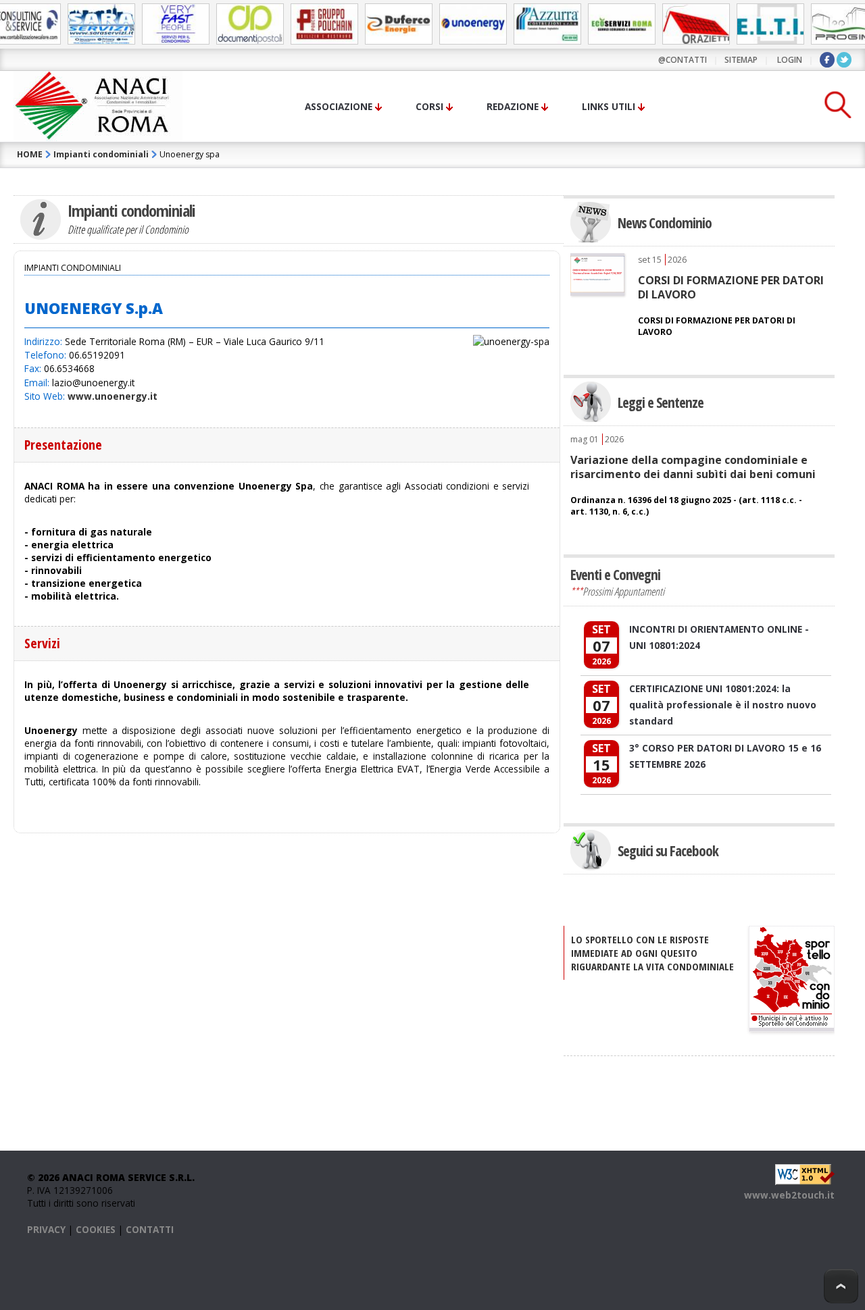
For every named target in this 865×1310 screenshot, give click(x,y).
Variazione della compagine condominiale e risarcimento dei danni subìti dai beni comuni (693, 466)
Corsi (429, 106)
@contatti (682, 60)
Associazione (338, 106)
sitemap (741, 60)
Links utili (608, 106)
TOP (841, 1286)
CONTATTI (150, 1229)
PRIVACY (46, 1229)
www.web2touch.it (789, 1194)
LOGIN (789, 60)
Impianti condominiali (101, 154)
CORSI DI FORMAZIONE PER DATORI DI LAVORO (731, 287)
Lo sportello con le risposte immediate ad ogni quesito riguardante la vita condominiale (652, 953)
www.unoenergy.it (112, 396)
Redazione (513, 106)
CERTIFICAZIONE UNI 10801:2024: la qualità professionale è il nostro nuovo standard (722, 704)
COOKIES (96, 1229)
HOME (30, 154)
